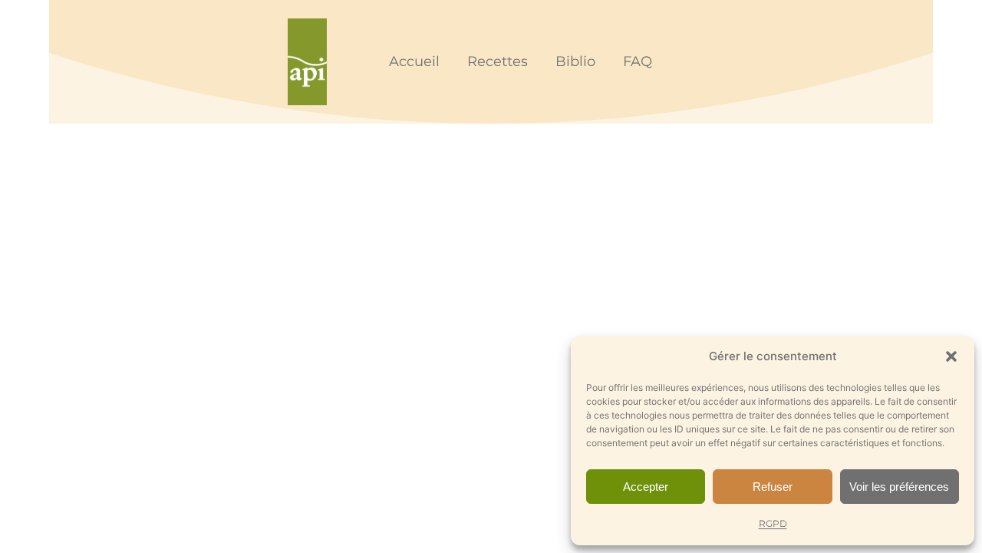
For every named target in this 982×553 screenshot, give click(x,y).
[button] (951, 356)
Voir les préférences (899, 486)
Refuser (773, 486)
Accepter (645, 486)
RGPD (773, 523)
